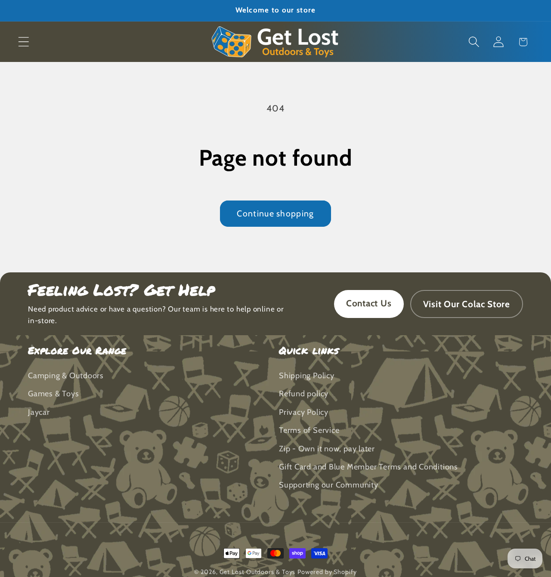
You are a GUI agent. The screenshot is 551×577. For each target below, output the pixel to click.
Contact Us (369, 303)
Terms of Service (309, 430)
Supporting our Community (328, 485)
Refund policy (303, 394)
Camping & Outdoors (66, 376)
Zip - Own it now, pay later (327, 449)
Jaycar (39, 412)
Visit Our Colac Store (466, 304)
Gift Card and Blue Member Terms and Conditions (368, 467)
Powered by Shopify (326, 572)
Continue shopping (275, 213)
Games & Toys (53, 394)
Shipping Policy (306, 376)
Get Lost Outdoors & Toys (258, 572)
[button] (23, 42)
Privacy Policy (303, 412)
